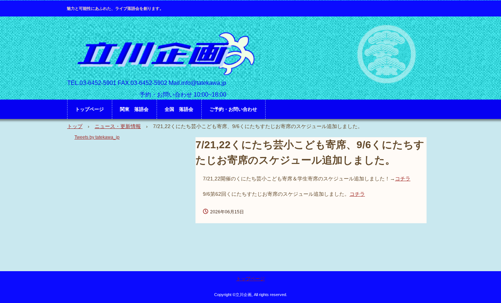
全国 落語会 (179, 109)
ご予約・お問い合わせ (233, 109)
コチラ (402, 179)
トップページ (89, 109)
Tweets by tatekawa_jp (97, 137)
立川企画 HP (164, 53)
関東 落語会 (134, 109)
